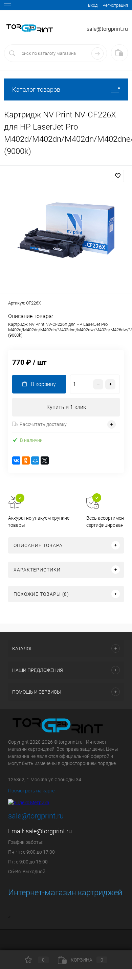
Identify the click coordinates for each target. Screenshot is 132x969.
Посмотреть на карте (31, 790)
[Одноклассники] (26, 460)
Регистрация (115, 5)
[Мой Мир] (35, 460)
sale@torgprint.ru (49, 831)
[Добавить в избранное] (118, 176)
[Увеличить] (66, 230)
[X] (45, 460)
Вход (92, 5)
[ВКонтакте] (16, 460)
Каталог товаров (36, 89)
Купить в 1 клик (66, 407)
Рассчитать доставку (43, 424)
